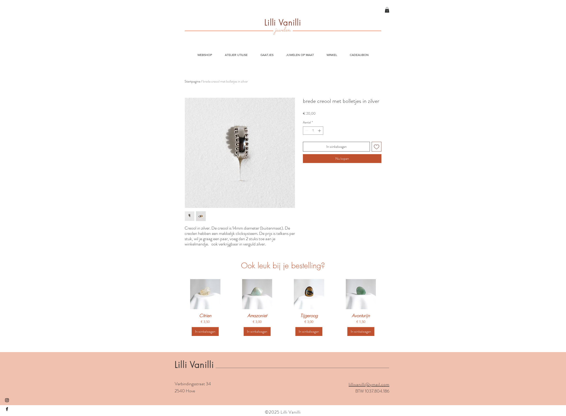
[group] (283, 308)
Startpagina (192, 81)
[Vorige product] (177, 294)
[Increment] (320, 130)
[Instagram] (7, 400)
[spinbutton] (313, 130)
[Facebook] (7, 409)
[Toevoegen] (376, 146)
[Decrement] (306, 130)
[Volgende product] (388, 294)
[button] (387, 10)
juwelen (282, 30)
